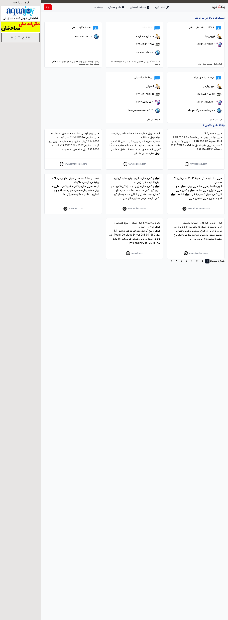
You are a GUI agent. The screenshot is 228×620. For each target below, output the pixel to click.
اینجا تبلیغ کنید (20, 3)
